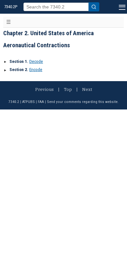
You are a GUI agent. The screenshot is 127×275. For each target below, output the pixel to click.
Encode (35, 69)
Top (68, 89)
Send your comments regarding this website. (83, 101)
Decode (36, 61)
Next (87, 89)
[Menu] (121, 7)
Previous (44, 89)
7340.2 (13, 101)
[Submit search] (94, 6)
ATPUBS (28, 101)
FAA (41, 101)
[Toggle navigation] (8, 22)
